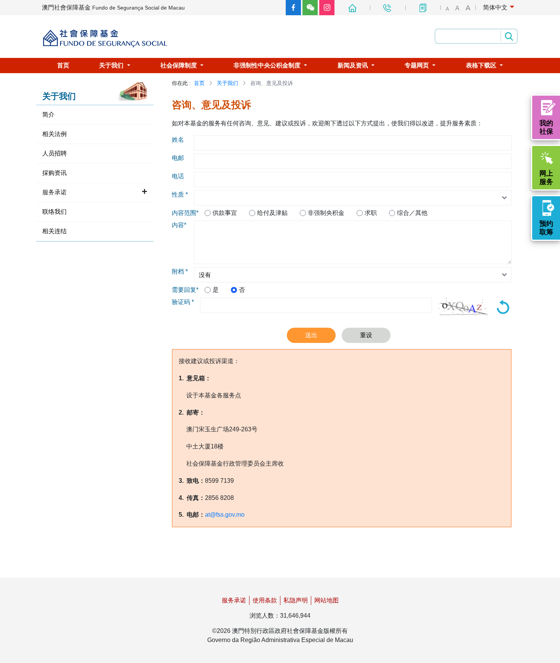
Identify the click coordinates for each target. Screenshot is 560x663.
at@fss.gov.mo (225, 514)
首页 (199, 83)
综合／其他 (412, 213)
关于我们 (227, 83)
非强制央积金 (326, 213)
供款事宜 (225, 213)
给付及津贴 (272, 213)
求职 (371, 213)
